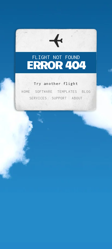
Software (43, 92)
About (77, 98)
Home (25, 92)
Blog (86, 92)
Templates (67, 92)
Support (59, 98)
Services (38, 98)
